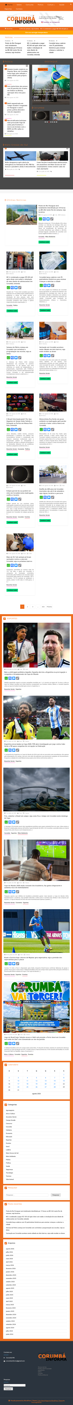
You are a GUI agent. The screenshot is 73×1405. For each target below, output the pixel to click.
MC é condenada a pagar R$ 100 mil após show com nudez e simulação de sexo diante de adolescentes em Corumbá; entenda (17, 107)
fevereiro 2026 (11, 1268)
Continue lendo (44, 242)
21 (55, 1084)
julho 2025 (9, 1291)
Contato (19, 9)
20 (45, 1084)
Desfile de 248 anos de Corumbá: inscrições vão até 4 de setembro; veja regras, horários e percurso (51, 491)
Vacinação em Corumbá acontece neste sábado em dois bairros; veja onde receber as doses (52, 349)
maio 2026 (9, 1259)
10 (18, 1081)
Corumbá (41, 237)
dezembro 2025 (11, 1275)
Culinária (9, 1130)
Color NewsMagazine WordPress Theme (50, 1400)
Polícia (40, 5)
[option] (16, 76)
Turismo (8, 1176)
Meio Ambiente (50, 237)
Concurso (29, 5)
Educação (9, 1137)
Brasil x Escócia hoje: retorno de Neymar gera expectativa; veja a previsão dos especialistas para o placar (33, 959)
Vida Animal (10, 1179)
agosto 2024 (10, 1328)
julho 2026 (9, 1252)
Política (59, 69)
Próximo (49, 606)
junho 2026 (9, 1255)
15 (64, 1081)
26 (36, 1087)
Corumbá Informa (20, 14)
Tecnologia (9, 1173)
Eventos (27, 517)
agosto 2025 (10, 1288)
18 (27, 1084)
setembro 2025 (11, 1285)
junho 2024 (9, 1334)
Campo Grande (10, 1120)
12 (36, 1081)
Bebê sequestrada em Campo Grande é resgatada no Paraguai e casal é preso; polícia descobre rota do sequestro (17, 73)
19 (36, 1084)
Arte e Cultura (9, 1054)
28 (55, 1087)
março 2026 (10, 1265)
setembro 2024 (11, 1324)
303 (43, 606)
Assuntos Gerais (43, 69)
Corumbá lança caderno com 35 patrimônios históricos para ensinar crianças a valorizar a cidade (57, 47)
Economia (52, 69)
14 (55, 1081)
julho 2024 (9, 1331)
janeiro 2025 (10, 1311)
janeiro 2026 (10, 1272)
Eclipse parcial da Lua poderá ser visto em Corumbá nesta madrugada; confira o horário (20, 493)
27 (45, 1087)
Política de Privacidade (45, 1368)
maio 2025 (9, 1298)
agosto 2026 (10, 1249)
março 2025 (10, 1305)
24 (18, 1087)
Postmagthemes (36, 1402)
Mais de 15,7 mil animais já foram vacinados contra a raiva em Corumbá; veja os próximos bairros (19, 559)
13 (45, 1081)
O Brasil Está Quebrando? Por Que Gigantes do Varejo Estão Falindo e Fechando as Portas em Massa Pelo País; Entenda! (50, 92)
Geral (7, 1146)
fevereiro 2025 (11, 1308)
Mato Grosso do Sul (12, 1153)
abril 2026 (9, 1262)
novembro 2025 (11, 1278)
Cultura (50, 5)
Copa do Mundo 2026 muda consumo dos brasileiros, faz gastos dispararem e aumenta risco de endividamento (33, 887)
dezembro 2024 (11, 1314)
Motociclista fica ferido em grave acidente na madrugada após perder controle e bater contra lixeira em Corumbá (52, 422)
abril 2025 (9, 1301)
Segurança (9, 1169)
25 (27, 1087)
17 (18, 1084)
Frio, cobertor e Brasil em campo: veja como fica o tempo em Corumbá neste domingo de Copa (36, 817)
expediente (41, 1370)
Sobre (19, 5)
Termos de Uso (42, 1367)
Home (9, 5)
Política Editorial (43, 1375)
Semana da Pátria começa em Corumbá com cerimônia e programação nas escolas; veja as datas (18, 350)
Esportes (8, 9)
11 (27, 1081)
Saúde (61, 5)
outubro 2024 (10, 1321)
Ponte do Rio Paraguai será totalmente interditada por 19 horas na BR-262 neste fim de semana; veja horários (13, 47)
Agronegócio (10, 1110)
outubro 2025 (10, 1282)
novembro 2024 (11, 1318)
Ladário (8, 1150)
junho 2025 (9, 1295)
